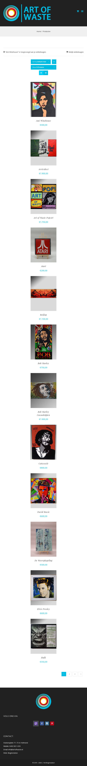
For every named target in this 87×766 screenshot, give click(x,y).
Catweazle (43, 463)
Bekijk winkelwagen (76, 52)
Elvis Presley (43, 609)
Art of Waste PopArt (43, 217)
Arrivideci (43, 169)
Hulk (43, 657)
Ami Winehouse (43, 120)
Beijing (43, 314)
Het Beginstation (49, 763)
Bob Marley (43, 363)
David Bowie (43, 512)
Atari (43, 266)
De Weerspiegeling (43, 560)
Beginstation (13, 753)
